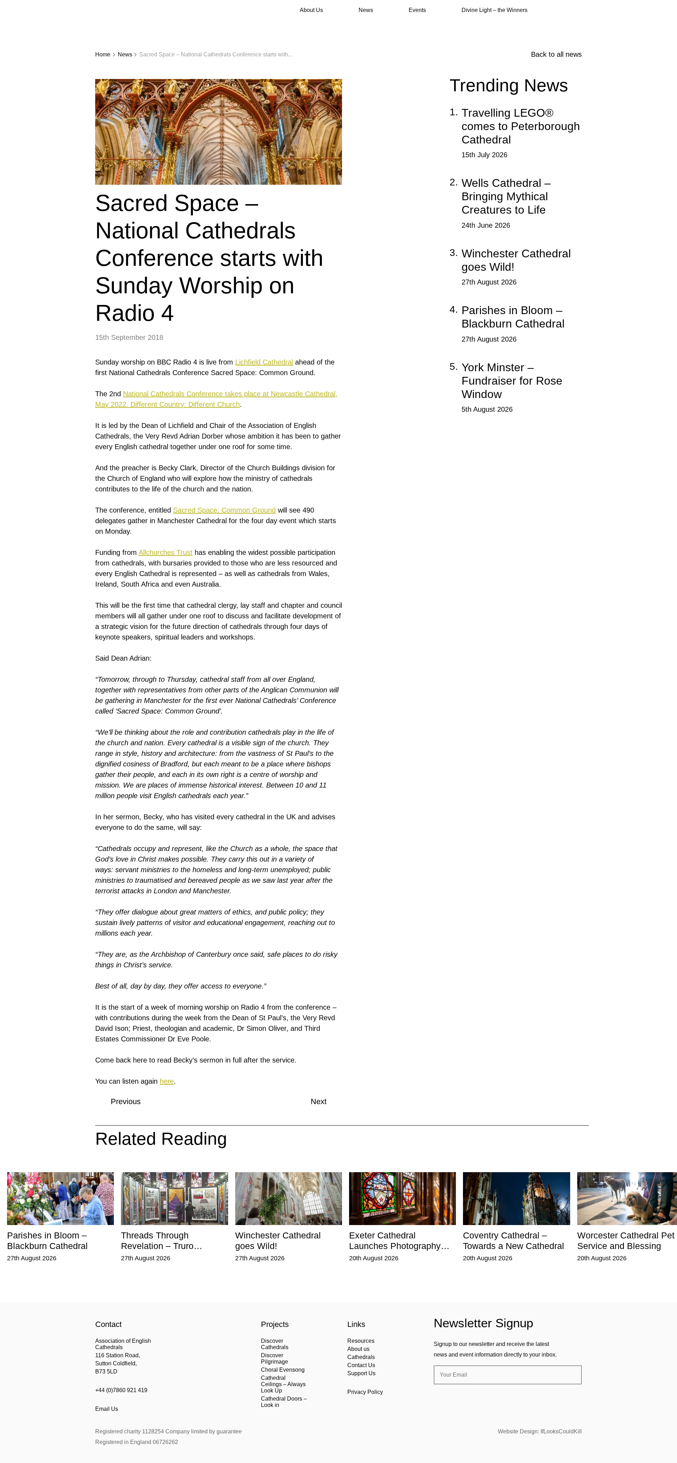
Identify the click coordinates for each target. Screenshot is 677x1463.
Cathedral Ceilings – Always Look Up (283, 1384)
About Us (311, 10)
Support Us (361, 1373)
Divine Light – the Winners (494, 10)
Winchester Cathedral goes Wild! (516, 260)
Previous (126, 1101)
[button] (133, 1167)
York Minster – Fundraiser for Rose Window (512, 380)
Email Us (106, 1409)
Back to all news (556, 54)
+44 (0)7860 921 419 (121, 1390)
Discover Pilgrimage (274, 1358)
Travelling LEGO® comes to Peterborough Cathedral (521, 126)
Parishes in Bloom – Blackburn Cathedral (513, 317)
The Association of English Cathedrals (121, 24)
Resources (360, 1341)
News (366, 10)
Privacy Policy (365, 1392)
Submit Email (570, 1374)
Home (102, 54)
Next (319, 1101)
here (167, 1081)
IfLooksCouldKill (561, 1431)
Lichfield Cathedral (264, 362)
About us (358, 1349)
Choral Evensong (283, 1370)
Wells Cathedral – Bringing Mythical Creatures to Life (506, 196)
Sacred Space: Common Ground (224, 510)
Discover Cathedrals (274, 1344)
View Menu (577, 10)
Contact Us (361, 1365)
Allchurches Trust (166, 552)
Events (417, 10)
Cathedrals (361, 1357)
